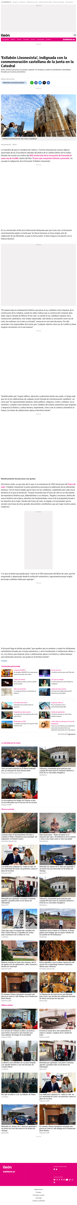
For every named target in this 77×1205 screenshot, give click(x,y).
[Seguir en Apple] (56, 1169)
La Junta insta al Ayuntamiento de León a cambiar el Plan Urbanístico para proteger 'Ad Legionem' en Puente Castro (19, 837)
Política (13, 39)
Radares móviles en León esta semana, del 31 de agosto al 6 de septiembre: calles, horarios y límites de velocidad (19, 964)
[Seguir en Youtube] (67, 1180)
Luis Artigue (4, 1097)
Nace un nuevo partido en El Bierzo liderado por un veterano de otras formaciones (18, 769)
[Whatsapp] (32, 82)
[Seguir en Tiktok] (70, 1180)
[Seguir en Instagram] (64, 1180)
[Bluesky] (40, 82)
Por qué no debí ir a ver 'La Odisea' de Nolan (18, 1094)
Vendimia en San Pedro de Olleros (45, 2)
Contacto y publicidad (38, 1201)
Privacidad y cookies (38, 1195)
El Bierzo (48, 39)
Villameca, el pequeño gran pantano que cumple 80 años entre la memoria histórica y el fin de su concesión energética (56, 770)
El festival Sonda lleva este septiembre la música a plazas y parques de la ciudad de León (55, 1033)
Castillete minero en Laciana (32, 2)
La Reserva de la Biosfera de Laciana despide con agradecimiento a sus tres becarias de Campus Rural (18, 1064)
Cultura (19, 39)
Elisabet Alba (43, 937)
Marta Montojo (43, 841)
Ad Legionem (15, 2)
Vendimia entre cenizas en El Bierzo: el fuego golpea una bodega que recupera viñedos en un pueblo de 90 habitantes (56, 932)
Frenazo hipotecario (69, 2)
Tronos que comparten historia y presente (50, 158)
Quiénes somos (38, 1189)
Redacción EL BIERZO (7, 773)
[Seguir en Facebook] (59, 1180)
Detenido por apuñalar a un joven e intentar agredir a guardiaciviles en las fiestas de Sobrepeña (18, 900)
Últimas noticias (7, 1005)
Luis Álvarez (4, 937)
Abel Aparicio (43, 775)
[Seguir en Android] (54, 1169)
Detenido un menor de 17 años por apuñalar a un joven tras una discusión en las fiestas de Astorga (57, 868)
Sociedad (26, 39)
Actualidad (5, 39)
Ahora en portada (7, 809)
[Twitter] (44, 82)
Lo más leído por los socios (10, 743)
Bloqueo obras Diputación (58, 2)
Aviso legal (38, 1198)
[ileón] (13, 1167)
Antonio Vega (43, 1000)
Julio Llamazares (22, 2)
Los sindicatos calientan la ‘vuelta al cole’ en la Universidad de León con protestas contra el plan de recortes (19, 868)
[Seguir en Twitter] (57, 1180)
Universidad (40, 39)
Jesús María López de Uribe (9, 841)
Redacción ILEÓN (6, 805)
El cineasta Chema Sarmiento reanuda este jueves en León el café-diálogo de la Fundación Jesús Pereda (19, 996)
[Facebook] (36, 82)
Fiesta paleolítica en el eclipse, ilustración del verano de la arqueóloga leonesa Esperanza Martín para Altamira (56, 964)
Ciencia (33, 39)
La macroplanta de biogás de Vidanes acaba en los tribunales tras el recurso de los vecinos (19, 801)
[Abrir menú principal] (75, 35)
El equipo (38, 1192)
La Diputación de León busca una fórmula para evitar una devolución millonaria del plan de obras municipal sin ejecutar (57, 996)
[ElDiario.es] (69, 39)
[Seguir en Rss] (54, 1182)
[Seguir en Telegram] (61, 1180)
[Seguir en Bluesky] (54, 1180)
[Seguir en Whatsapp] (72, 1180)
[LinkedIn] (48, 82)
